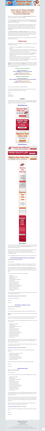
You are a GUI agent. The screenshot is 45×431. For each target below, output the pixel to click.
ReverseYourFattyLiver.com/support (22, 424)
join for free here (24, 86)
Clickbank (19, 47)
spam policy (13, 255)
